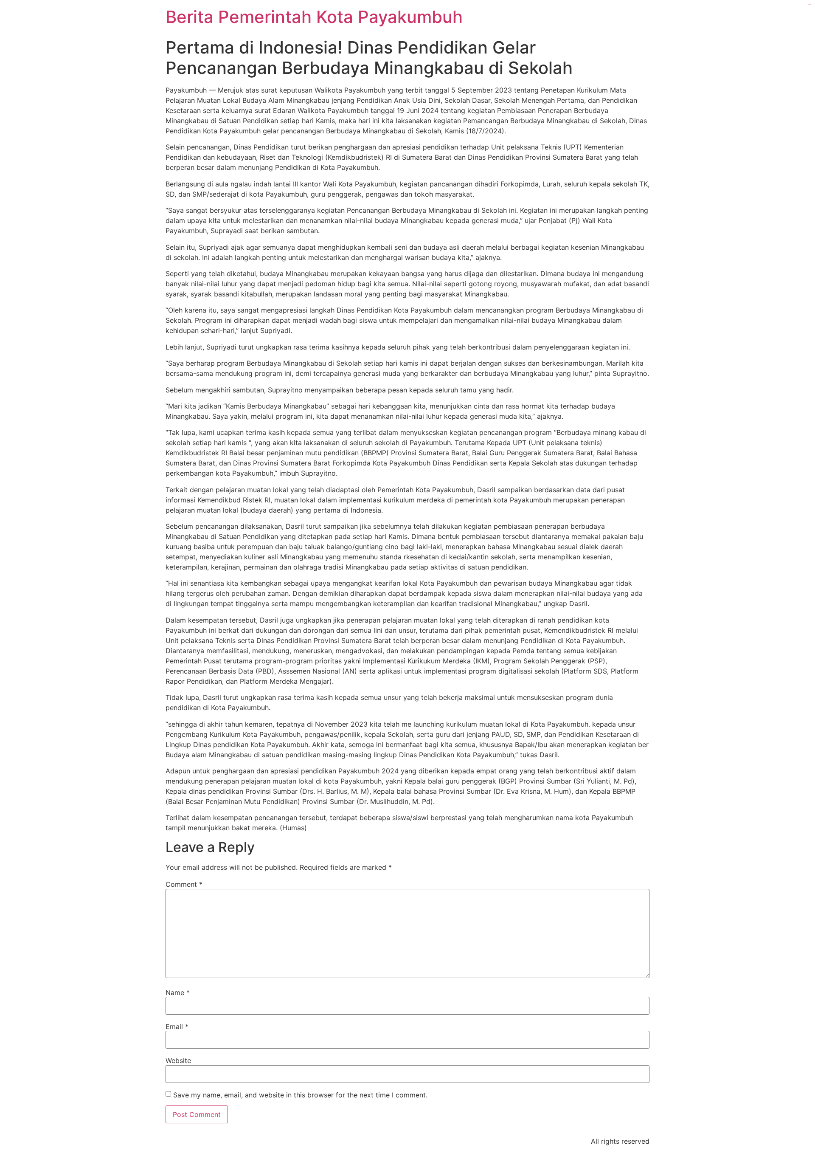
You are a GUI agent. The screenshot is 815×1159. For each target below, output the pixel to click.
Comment (184, 884)
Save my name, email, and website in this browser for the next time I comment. (300, 1094)
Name (178, 992)
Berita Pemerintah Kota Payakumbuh (314, 16)
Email (177, 1026)
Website (178, 1060)
